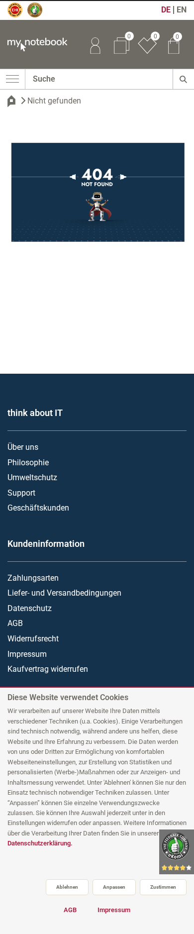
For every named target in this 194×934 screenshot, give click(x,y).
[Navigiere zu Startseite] (11, 101)
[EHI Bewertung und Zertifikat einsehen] (19, 14)
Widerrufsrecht (33, 638)
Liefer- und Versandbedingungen (64, 593)
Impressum (27, 654)
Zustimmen (163, 887)
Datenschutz (29, 608)
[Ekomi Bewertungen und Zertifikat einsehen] (39, 14)
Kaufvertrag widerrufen (47, 669)
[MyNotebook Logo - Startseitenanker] (33, 44)
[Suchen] (183, 79)
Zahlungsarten (33, 578)
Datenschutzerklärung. (40, 843)
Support (21, 493)
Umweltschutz (32, 477)
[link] (95, 44)
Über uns (22, 447)
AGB (15, 623)
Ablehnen (67, 887)
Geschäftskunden (38, 508)
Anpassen (114, 887)
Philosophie (28, 462)
